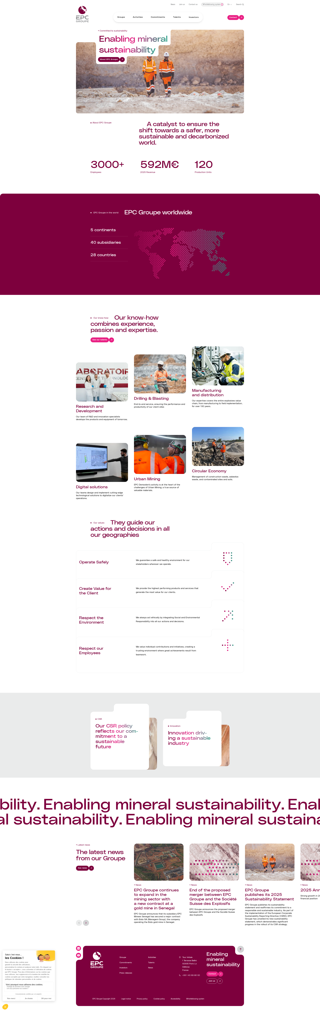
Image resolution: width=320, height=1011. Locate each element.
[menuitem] (121, 17)
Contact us (193, 4)
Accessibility (175, 999)
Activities (152, 957)
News (173, 4)
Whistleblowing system (195, 999)
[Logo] (82, 14)
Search (239, 4)
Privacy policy (142, 999)
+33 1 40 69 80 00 (191, 975)
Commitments (126, 963)
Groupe (123, 957)
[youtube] (78, 955)
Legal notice (126, 999)
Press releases (126, 973)
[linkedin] (78, 948)
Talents (151, 963)
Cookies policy (159, 999)
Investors (123, 968)
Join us (182, 4)
